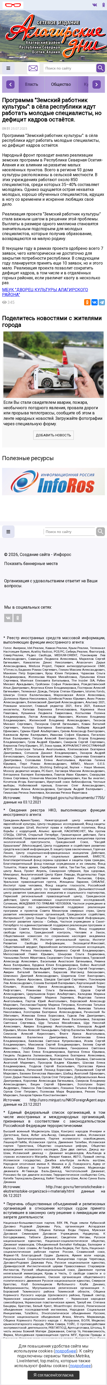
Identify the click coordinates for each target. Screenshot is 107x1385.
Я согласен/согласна (53, 1375)
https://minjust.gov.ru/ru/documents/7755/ (69, 798)
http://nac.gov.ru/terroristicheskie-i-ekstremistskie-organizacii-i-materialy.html (54, 1189)
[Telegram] (102, 302)
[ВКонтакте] (94, 302)
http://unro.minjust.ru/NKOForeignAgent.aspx (67, 1100)
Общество (61, 84)
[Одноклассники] (87, 302)
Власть (31, 84)
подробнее (65, 1351)
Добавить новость (53, 435)
